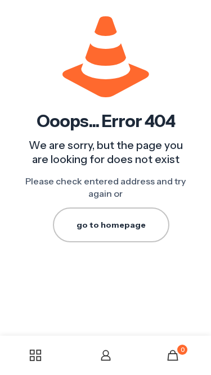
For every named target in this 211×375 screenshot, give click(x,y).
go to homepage (111, 225)
